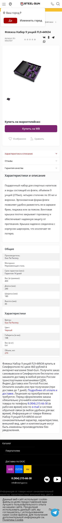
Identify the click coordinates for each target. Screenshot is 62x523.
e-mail (35, 407)
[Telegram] (53, 37)
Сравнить (39, 138)
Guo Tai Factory (11, 322)
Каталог (6, 443)
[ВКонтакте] (44, 37)
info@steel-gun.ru (19, 482)
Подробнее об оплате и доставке (29, 391)
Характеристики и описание (19, 153)
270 (6, 353)
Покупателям (13, 450)
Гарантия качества (14, 168)
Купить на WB (31, 128)
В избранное (19, 138)
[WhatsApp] (44, 41)
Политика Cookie (13, 520)
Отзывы (9, 160)
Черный (8, 330)
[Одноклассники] (49, 37)
